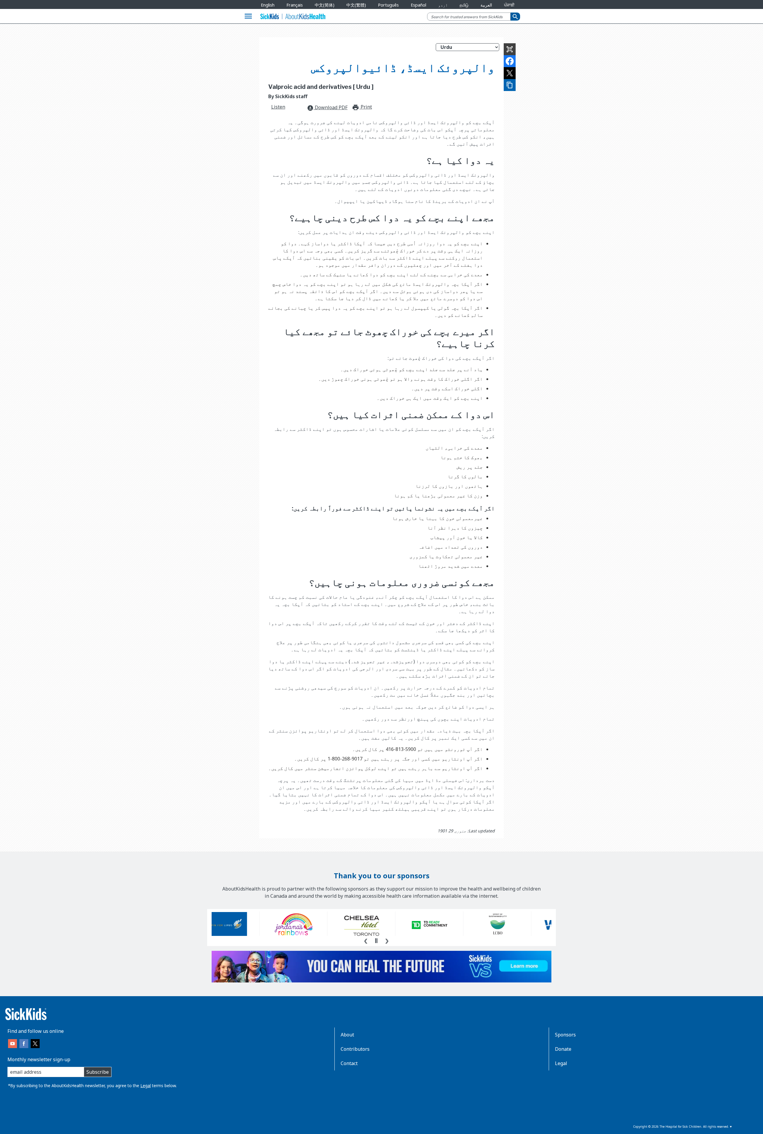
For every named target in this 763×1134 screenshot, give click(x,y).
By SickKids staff (287, 96)
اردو (443, 5)
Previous (365, 940)
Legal (145, 1085)
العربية (486, 5)
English (268, 5)
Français (294, 5)
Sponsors (565, 1034)
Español (418, 5)
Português (388, 5)
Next (386, 940)
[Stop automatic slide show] (376, 941)
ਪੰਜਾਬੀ (509, 5)
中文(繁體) (356, 5)
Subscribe (97, 1072)
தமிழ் (464, 5)
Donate (563, 1049)
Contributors (355, 1049)
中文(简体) (324, 5)
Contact (349, 1063)
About (347, 1034)
